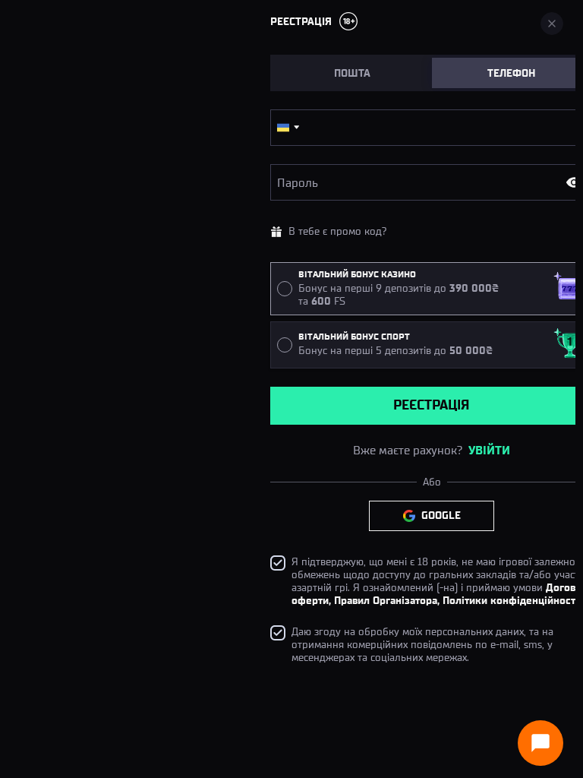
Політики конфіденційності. (512, 600)
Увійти (489, 450)
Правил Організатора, (387, 600)
